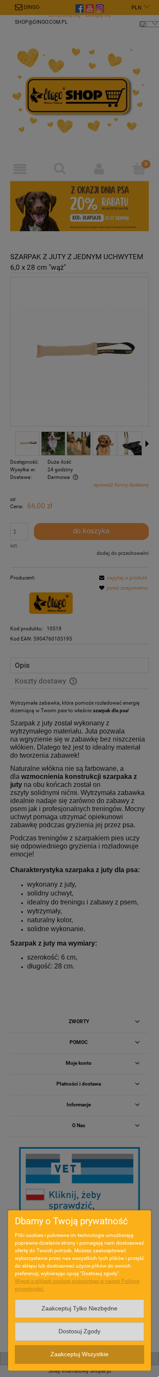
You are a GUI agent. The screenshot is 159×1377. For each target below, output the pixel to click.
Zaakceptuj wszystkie (79, 1354)
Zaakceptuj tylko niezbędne (79, 1308)
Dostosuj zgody (79, 1331)
